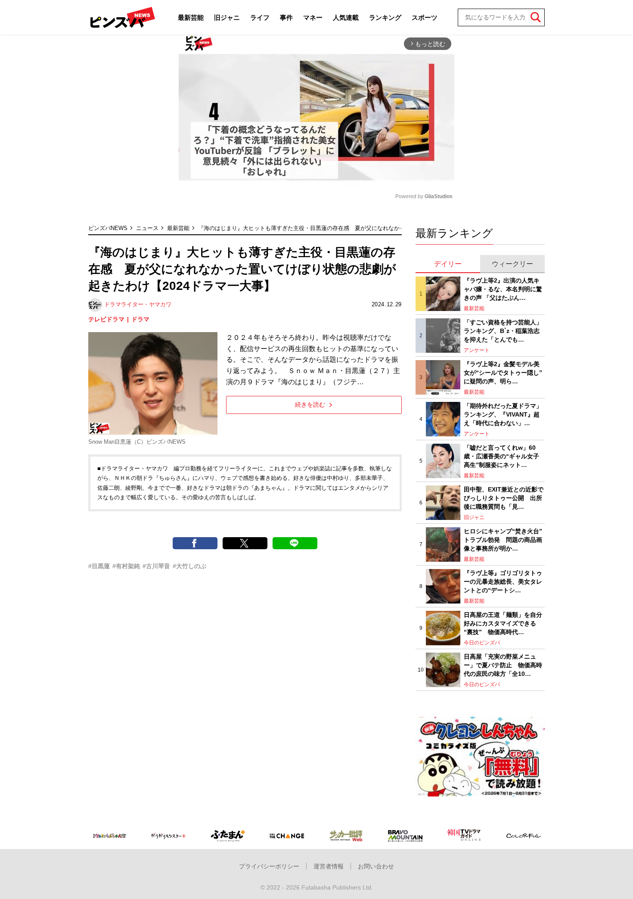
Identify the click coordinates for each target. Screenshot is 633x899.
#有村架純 (126, 566)
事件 (286, 17)
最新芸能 (191, 17)
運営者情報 (328, 866)
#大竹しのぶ (189, 566)
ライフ (260, 17)
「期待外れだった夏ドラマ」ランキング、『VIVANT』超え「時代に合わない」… (503, 414)
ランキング (385, 17)
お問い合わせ (376, 866)
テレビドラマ (106, 319)
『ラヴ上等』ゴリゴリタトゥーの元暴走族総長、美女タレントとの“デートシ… (503, 581)
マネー (313, 17)
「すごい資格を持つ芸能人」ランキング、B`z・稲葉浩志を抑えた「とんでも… (503, 330)
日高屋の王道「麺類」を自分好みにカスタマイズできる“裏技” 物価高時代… (503, 623)
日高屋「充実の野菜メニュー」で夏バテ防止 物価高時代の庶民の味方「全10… (503, 665)
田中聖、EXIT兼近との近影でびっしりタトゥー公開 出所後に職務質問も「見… (503, 498)
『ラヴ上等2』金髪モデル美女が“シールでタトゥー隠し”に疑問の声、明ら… (503, 372)
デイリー (448, 264)
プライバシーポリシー (269, 866)
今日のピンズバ (482, 642)
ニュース (147, 228)
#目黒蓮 (99, 566)
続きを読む (310, 404)
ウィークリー (512, 264)
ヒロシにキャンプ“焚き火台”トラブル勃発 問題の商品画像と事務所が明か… (503, 539)
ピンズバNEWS (107, 228)
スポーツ (425, 17)
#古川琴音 (156, 566)
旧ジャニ (227, 17)
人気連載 (346, 17)
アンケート (477, 350)
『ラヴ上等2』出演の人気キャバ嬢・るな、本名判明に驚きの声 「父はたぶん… (503, 289)
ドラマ (140, 319)
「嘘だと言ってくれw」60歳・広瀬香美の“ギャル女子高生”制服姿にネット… (501, 456)
